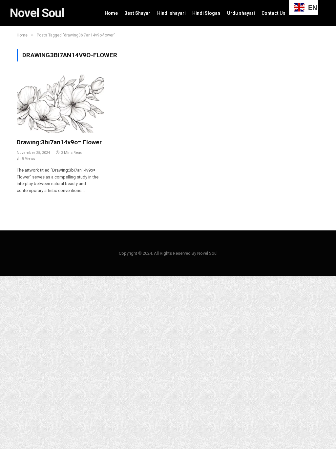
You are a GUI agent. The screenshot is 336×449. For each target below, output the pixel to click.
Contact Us (273, 13)
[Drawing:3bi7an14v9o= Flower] (60, 104)
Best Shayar (137, 13)
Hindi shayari (171, 13)
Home (111, 13)
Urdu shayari (241, 13)
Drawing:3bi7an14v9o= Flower (59, 142)
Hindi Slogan (206, 13)
